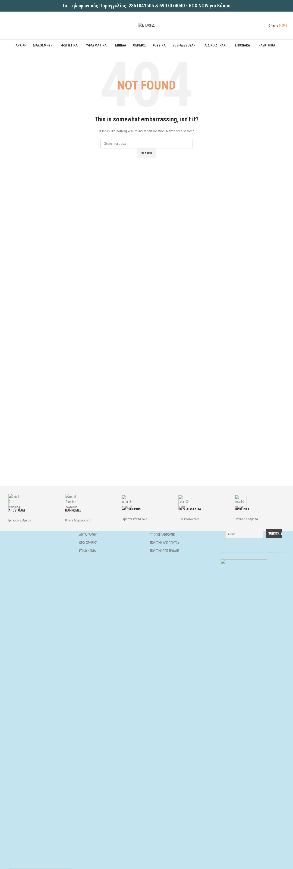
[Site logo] (147, 25)
